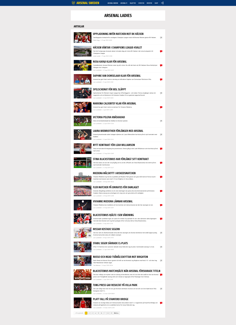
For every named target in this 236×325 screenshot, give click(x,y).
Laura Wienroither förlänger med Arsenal (118, 131)
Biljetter (133, 3)
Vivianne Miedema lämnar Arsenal (113, 201)
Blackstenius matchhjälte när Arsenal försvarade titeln (126, 271)
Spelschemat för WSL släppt (109, 89)
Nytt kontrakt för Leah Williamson (114, 145)
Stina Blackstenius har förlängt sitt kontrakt (121, 159)
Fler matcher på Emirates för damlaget (116, 187)
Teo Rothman (96, 265)
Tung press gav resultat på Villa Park (115, 285)
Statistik (141, 3)
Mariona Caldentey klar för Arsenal (114, 103)
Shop (156, 3)
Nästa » (116, 313)
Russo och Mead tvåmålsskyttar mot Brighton (120, 257)
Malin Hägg (96, 40)
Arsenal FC (123, 3)
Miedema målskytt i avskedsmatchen (114, 173)
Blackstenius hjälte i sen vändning (113, 215)
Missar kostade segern (106, 229)
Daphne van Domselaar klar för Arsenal (117, 75)
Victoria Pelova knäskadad (109, 117)
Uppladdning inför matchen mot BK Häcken (118, 34)
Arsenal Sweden (113, 3)
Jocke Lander (96, 56)
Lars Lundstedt (97, 70)
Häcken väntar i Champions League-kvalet (117, 47)
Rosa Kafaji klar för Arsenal (110, 61)
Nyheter (149, 3)
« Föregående (79, 313)
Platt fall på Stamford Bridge (110, 299)
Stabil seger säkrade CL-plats (110, 243)
